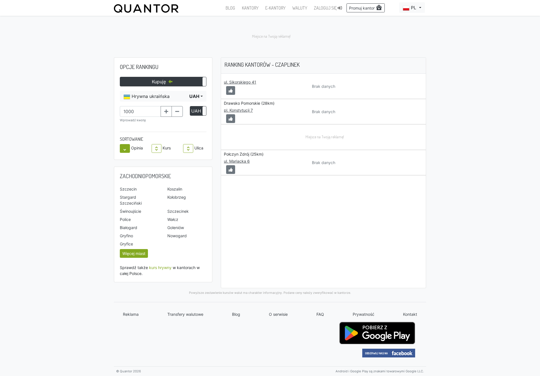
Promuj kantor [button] (362, 8)
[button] (412, 7)
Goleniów (175, 227)
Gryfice (126, 243)
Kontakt (410, 314)
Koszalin (174, 189)
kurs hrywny (160, 267)
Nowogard (177, 235)
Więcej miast (133, 253)
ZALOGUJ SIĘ (326, 8)
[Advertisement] (270, 36)
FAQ (320, 314)
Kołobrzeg (176, 197)
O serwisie (278, 314)
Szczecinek (178, 211)
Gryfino (126, 235)
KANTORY (250, 8)
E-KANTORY (275, 8)
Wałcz (172, 219)
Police (125, 219)
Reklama (131, 314)
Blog (236, 314)
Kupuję (159, 81)
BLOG (230, 8)
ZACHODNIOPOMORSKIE (145, 176)
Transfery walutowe (185, 314)
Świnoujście (130, 211)
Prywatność (363, 314)
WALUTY (299, 8)
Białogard (128, 227)
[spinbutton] (140, 111)
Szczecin (128, 189)
